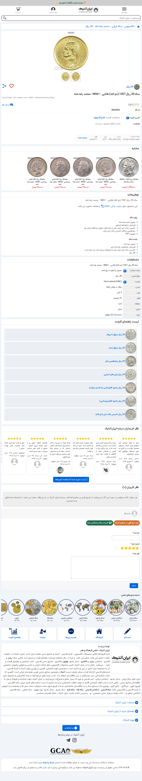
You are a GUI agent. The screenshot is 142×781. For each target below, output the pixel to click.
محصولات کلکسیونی (59, 665)
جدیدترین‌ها (70, 637)
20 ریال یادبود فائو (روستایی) (112, 401)
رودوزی (106, 686)
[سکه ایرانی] (133, 607)
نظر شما (136, 553)
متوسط (129, 548)
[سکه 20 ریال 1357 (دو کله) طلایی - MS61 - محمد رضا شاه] (71, 53)
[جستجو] (4, 18)
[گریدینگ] (60, 751)
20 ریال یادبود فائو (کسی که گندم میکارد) (107, 387)
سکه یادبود (60, 689)
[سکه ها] (81, 751)
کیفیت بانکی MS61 (113, 206)
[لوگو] (88, 10)
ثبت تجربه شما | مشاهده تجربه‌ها (70, 479)
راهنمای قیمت (14, 637)
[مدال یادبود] (100, 607)
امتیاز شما (136, 544)
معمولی (133, 548)
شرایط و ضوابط (48, 762)
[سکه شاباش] (33, 607)
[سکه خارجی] (83, 607)
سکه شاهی (27, 689)
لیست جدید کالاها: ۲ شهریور (71, 2)
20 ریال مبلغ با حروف (115, 334)
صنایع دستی (44, 672)
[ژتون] (16, 607)
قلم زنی (11, 682)
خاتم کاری (115, 686)
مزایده (42, 637)
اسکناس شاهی (133, 693)
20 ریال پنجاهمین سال (115, 361)
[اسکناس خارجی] (66, 607)
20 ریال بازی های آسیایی (114, 374)
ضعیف (137, 548)
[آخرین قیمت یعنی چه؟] (127, 117)
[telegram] (67, 740)
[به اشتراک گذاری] (4, 86)
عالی (122, 548)
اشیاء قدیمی (12, 668)
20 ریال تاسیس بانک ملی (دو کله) (110, 414)
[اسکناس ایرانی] (116, 607)
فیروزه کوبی (135, 686)
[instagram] (74, 740)
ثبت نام (127, 637)
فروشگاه (99, 637)
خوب (126, 548)
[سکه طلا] (50, 607)
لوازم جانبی (106, 693)
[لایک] (11, 86)
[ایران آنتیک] (138, 26)
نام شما (137, 533)
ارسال (134, 585)
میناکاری (124, 686)
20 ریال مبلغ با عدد (116, 348)
